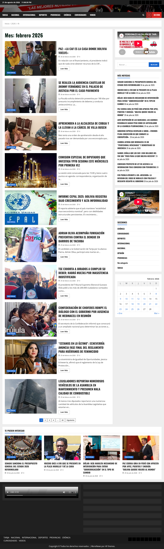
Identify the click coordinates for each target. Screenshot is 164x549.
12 (138, 299)
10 (126, 299)
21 (150, 304)
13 (144, 299)
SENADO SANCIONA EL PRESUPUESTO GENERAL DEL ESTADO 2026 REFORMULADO (136, 84)
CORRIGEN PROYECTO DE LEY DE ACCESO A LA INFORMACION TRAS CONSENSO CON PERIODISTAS (136, 166)
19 (138, 304)
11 (132, 299)
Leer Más (65, 69)
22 (156, 304)
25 (132, 309)
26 (138, 309)
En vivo (157, 14)
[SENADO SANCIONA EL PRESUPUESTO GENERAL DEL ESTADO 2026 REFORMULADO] (23, 448)
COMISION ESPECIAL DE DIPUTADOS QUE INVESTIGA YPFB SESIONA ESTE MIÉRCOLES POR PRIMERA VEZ (31, 170)
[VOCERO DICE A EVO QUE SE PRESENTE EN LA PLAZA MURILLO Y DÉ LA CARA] (62, 448)
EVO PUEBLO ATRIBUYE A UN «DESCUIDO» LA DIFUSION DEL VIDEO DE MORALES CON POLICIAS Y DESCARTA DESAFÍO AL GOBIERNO (136, 178)
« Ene (119, 313)
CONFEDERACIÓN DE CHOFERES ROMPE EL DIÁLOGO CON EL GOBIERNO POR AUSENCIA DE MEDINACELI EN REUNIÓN (31, 319)
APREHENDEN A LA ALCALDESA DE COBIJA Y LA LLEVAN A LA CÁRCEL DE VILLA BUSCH (31, 133)
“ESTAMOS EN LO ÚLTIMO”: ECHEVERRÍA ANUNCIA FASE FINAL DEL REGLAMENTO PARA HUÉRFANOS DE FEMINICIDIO (31, 356)
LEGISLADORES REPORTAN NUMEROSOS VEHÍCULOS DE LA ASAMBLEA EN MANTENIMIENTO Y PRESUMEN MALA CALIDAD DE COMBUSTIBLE (31, 396)
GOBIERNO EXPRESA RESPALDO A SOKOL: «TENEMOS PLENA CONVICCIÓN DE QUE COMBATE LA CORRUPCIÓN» (137, 134)
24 (126, 309)
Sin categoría (122, 262)
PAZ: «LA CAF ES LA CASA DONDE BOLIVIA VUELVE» (31, 58)
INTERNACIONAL (29, 14)
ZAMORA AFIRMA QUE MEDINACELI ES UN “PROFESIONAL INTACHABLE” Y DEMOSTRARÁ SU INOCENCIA (136, 145)
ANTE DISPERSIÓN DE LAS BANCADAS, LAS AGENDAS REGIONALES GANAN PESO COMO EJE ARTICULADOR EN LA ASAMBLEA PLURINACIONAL (137, 123)
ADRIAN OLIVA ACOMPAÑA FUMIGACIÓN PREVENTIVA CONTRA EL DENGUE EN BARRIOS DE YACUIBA (31, 244)
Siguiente (70, 420)
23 (120, 309)
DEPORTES (43, 14)
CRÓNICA (67, 14)
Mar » (156, 313)
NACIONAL (15, 14)
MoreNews (96, 546)
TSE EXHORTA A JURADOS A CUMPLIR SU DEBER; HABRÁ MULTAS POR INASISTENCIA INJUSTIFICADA (31, 282)
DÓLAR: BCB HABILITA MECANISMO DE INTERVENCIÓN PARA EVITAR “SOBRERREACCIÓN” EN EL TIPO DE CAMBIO (138, 100)
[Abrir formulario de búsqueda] (143, 15)
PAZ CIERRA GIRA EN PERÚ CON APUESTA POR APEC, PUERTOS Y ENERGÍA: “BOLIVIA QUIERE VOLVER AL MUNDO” (137, 112)
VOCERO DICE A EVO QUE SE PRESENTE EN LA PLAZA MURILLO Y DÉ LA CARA (62, 465)
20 (63, 420)
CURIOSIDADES (80, 14)
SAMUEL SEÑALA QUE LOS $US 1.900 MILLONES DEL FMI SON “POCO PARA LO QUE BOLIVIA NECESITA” (136, 155)
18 (132, 304)
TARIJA (5, 14)
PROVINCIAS (55, 14)
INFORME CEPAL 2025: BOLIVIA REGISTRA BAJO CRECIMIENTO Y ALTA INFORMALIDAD (31, 207)
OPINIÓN (120, 253)
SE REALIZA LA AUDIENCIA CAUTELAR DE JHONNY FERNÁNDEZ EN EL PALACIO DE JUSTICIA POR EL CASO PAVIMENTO (31, 95)
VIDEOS (92, 14)
